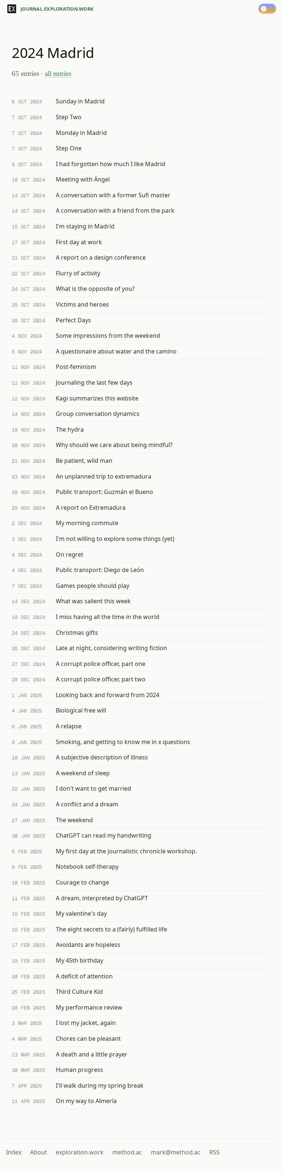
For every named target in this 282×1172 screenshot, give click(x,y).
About (38, 1152)
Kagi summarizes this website (97, 398)
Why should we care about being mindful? (114, 445)
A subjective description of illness (102, 757)
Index (13, 1152)
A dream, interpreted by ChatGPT (102, 898)
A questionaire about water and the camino (116, 351)
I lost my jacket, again (86, 1023)
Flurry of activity (78, 273)
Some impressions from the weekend (108, 336)
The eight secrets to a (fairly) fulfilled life (111, 929)
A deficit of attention (84, 976)
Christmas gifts (77, 633)
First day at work (79, 242)
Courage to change (82, 882)
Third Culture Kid (79, 992)
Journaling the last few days (94, 382)
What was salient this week (93, 601)
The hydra (70, 429)
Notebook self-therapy (87, 866)
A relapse (69, 726)
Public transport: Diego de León (100, 570)
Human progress (79, 1070)
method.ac (127, 1152)
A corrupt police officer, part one (100, 664)
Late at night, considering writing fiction (111, 648)
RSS (214, 1152)
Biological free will (81, 710)
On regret (69, 554)
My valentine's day (81, 913)
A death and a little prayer (91, 1054)
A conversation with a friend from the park (115, 210)
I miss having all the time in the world (107, 617)
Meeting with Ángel (83, 179)
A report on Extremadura (91, 507)
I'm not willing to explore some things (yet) (115, 539)
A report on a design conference (101, 257)
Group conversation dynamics (98, 414)
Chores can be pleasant (88, 1038)
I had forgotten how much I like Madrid (110, 164)
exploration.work (80, 1152)
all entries (58, 73)
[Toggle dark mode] (268, 9)
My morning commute (87, 523)
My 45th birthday (79, 960)
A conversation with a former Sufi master (113, 195)
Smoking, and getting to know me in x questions (123, 742)
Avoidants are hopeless (88, 945)
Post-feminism (76, 367)
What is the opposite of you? (95, 289)
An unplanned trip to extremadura (103, 476)
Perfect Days (73, 320)
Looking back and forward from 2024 (107, 695)
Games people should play (92, 586)
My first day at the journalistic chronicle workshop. (126, 851)
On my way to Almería (86, 1101)
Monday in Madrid (81, 133)
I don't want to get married (93, 788)
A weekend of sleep (83, 773)
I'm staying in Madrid (85, 226)
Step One (69, 148)
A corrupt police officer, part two (100, 679)
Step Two (69, 117)
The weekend (74, 820)
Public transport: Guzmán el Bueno (104, 492)
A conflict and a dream (87, 804)
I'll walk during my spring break (100, 1085)
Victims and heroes (82, 304)
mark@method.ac (175, 1152)
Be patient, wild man (84, 461)
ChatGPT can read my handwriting (103, 835)
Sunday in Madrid (80, 101)
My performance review (89, 1007)
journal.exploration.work (57, 9)
